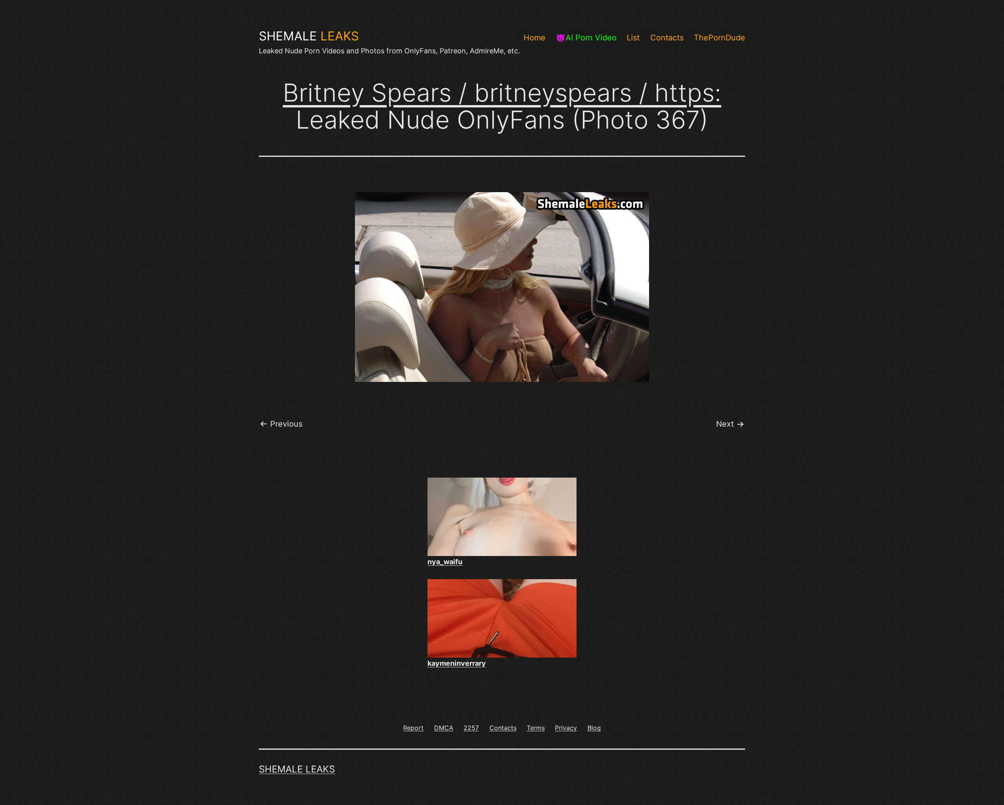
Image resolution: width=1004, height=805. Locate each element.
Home (535, 37)
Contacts (667, 37)
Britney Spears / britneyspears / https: (502, 92)
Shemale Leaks (297, 769)
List (633, 37)
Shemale (309, 36)
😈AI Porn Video (586, 37)
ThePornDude (719, 37)
